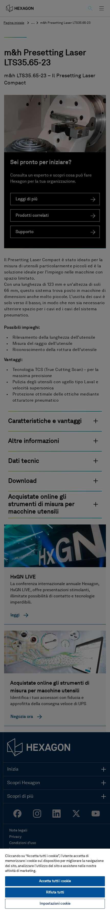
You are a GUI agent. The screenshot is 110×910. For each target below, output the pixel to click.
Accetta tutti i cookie (55, 881)
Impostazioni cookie (55, 903)
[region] (55, 879)
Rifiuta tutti (55, 892)
